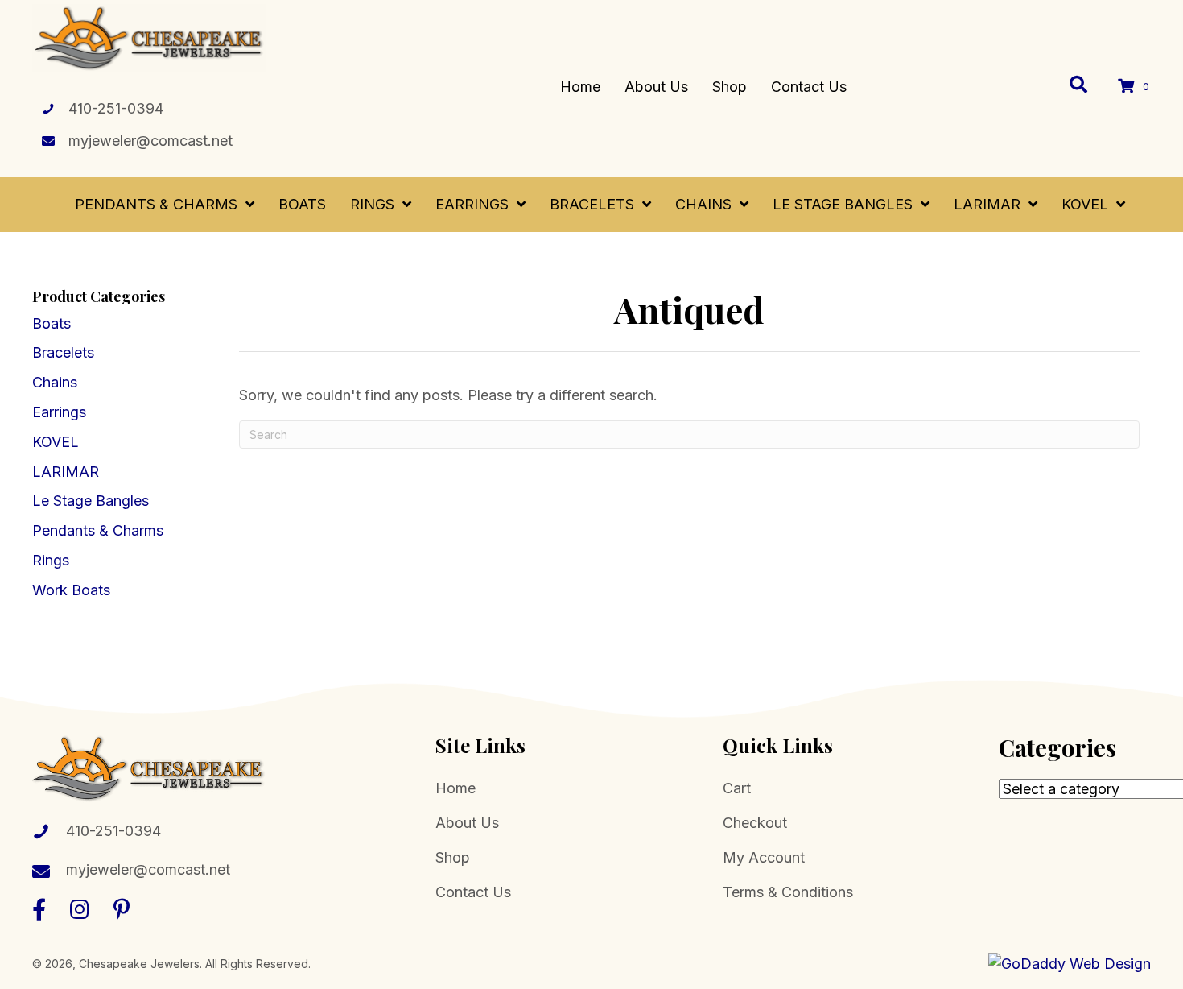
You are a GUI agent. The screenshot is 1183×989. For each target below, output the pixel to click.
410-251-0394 (115, 108)
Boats (51, 323)
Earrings (59, 411)
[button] (39, 909)
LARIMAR (65, 471)
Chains (54, 382)
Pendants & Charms (97, 530)
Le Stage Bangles (90, 500)
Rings (50, 560)
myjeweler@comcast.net (150, 140)
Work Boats (71, 589)
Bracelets (63, 352)
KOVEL (55, 441)
